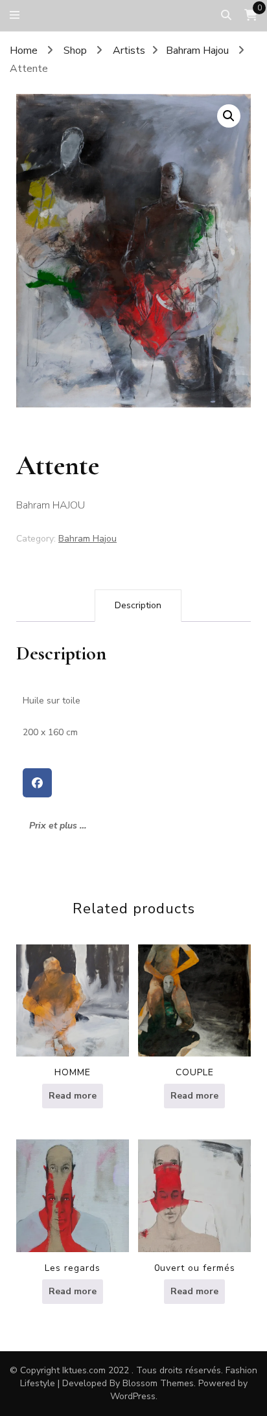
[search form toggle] (226, 15)
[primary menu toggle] (18, 15)
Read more (73, 1096)
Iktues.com (84, 1370)
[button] (228, 116)
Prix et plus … (57, 825)
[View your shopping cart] (250, 15)
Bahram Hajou (87, 538)
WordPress (133, 1396)
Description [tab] (138, 605)
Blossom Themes (158, 1383)
